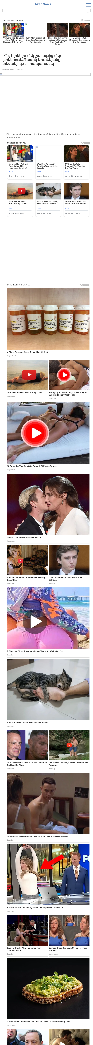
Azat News (43, 4)
